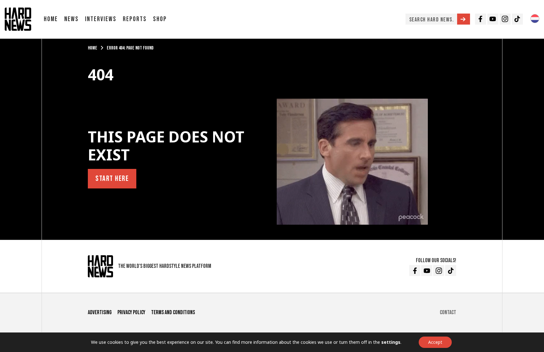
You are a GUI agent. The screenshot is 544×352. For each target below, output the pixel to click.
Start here (112, 178)
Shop (160, 19)
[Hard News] (18, 18)
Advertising (99, 312)
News (71, 19)
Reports (135, 19)
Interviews (100, 19)
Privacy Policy (131, 312)
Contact (448, 312)
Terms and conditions (173, 312)
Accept (435, 342)
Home (51, 19)
